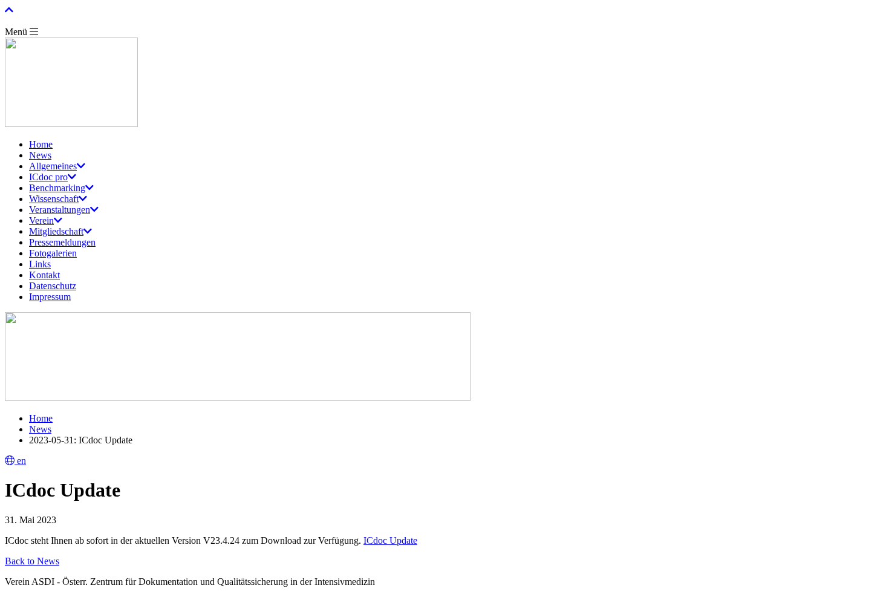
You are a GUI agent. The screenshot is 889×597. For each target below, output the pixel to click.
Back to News (32, 561)
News (40, 155)
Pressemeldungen (62, 242)
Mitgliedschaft (56, 231)
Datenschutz (52, 286)
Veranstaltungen (59, 209)
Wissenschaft (54, 199)
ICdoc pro (48, 177)
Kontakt (44, 275)
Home (41, 144)
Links (40, 264)
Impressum (50, 297)
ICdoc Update (390, 540)
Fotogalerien (53, 253)
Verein (41, 220)
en (20, 460)
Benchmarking (57, 188)
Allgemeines (53, 166)
